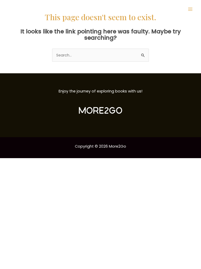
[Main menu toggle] (190, 9)
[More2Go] (24, 9)
